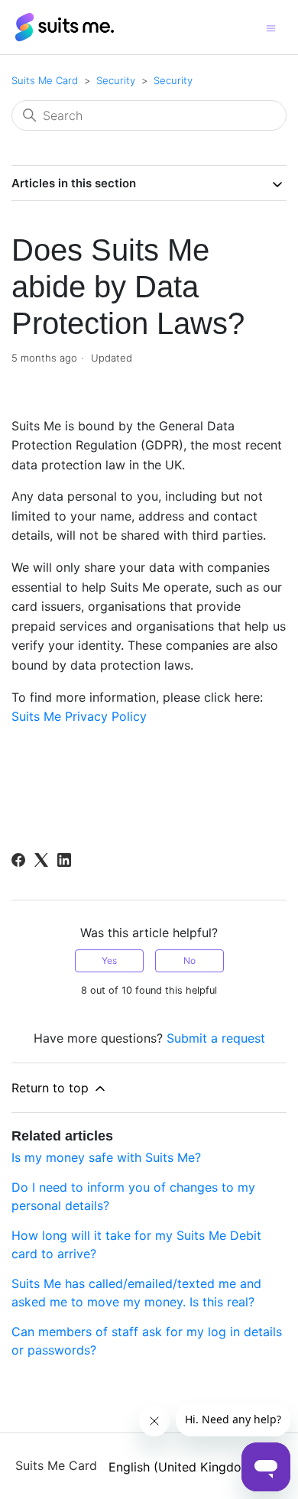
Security (115, 80)
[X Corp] (41, 860)
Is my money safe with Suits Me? (106, 1157)
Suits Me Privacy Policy (79, 716)
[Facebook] (18, 860)
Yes (109, 960)
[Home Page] (65, 26)
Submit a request (216, 1038)
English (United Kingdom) (185, 1467)
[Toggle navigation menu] (271, 27)
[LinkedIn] (64, 860)
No (189, 960)
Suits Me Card (44, 80)
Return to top (51, 1087)
